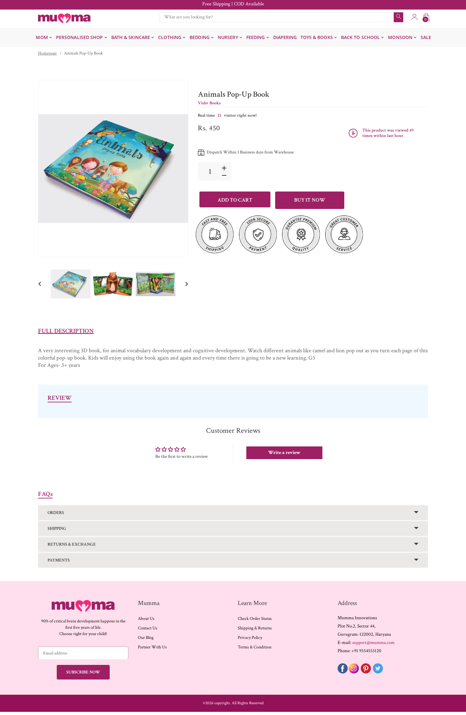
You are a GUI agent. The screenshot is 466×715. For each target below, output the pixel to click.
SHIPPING (57, 528)
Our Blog (145, 637)
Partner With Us (152, 647)
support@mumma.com (373, 643)
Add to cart (234, 200)
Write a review (284, 452)
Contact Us (147, 628)
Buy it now (309, 200)
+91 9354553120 (366, 651)
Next (177, 168)
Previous (49, 168)
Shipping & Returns (255, 628)
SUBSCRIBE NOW (83, 672)
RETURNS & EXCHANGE (72, 544)
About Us (146, 618)
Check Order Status (255, 618)
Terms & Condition (254, 647)
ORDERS (56, 513)
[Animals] (70, 284)
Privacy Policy (250, 637)
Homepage (47, 53)
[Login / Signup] (414, 17)
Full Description (66, 331)
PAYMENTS (59, 560)
